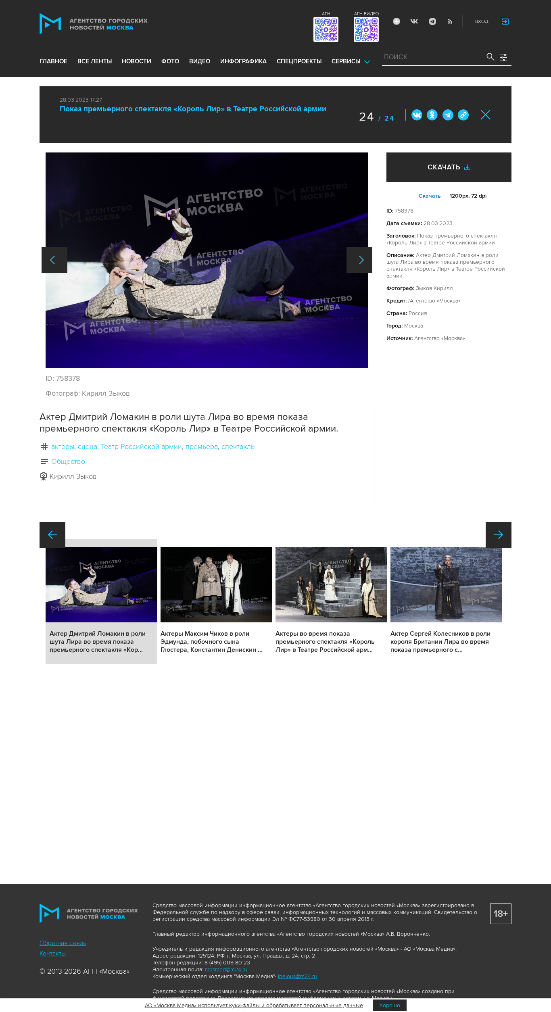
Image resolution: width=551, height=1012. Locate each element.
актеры (62, 446)
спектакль (238, 446)
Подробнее (101, 601)
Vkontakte (414, 21)
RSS (450, 21)
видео (199, 61)
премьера (202, 446)
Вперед (359, 260)
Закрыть (485, 114)
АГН (326, 14)
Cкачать (430, 195)
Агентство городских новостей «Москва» (109, 23)
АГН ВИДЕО (366, 14)
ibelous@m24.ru (297, 976)
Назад (54, 260)
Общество (68, 461)
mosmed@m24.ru (226, 969)
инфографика (243, 61)
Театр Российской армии (141, 446)
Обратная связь (63, 943)
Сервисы (346, 61)
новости (136, 61)
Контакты (53, 953)
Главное (53, 61)
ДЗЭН (396, 21)
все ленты (94, 61)
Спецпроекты (299, 61)
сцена (87, 446)
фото (170, 61)
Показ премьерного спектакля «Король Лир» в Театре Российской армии (193, 109)
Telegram (432, 21)
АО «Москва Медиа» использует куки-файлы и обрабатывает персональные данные (254, 1005)
